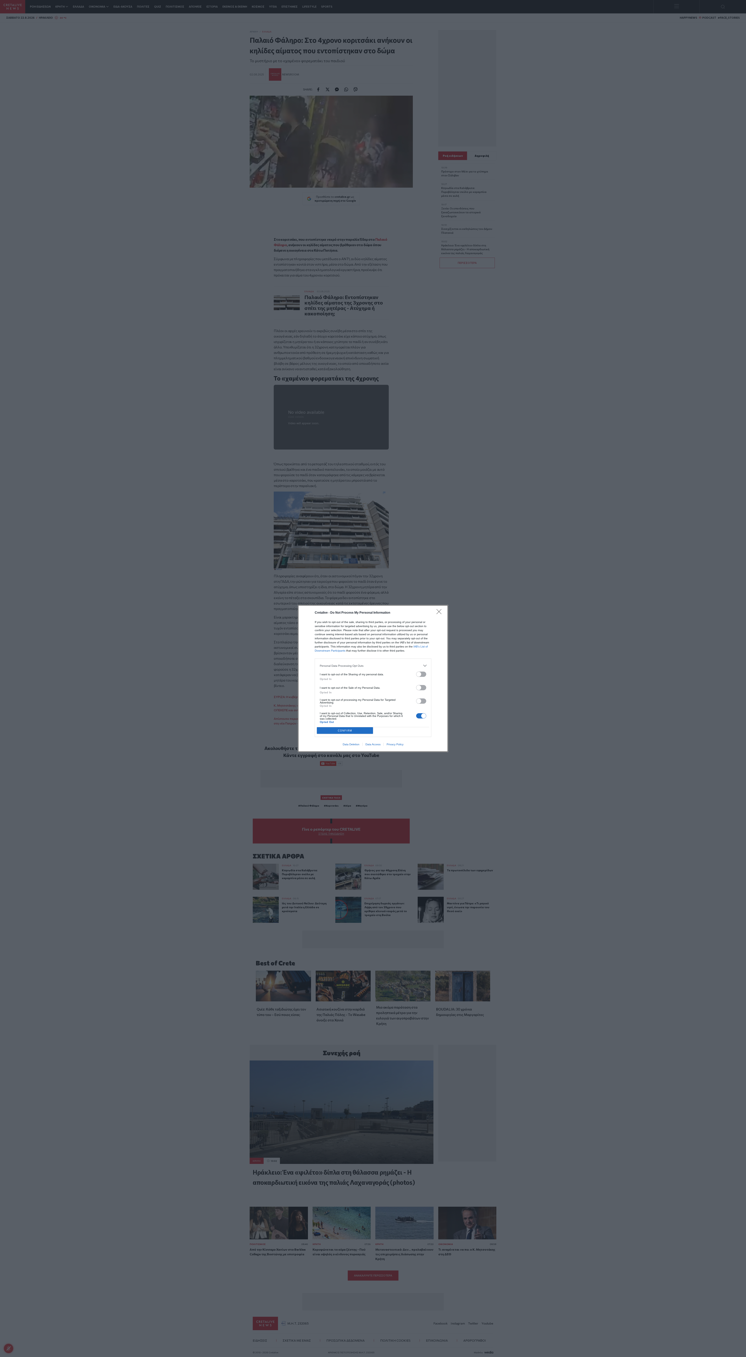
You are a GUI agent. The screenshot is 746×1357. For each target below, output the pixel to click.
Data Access (373, 744)
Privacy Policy (395, 744)
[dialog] (373, 678)
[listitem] (373, 666)
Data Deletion (351, 744)
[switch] (421, 674)
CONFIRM (345, 730)
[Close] (440, 613)
